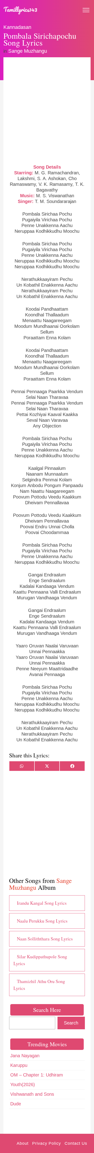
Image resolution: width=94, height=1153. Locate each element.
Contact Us (76, 1143)
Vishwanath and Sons (32, 1094)
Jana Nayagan (24, 1055)
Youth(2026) (22, 1084)
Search (71, 1022)
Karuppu (18, 1065)
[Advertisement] (47, 110)
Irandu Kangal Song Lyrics (42, 903)
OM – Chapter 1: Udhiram (36, 1074)
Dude (15, 1103)
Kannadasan (17, 27)
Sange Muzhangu (27, 51)
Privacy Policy (46, 1143)
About (23, 1143)
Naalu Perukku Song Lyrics (42, 921)
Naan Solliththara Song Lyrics (45, 939)
